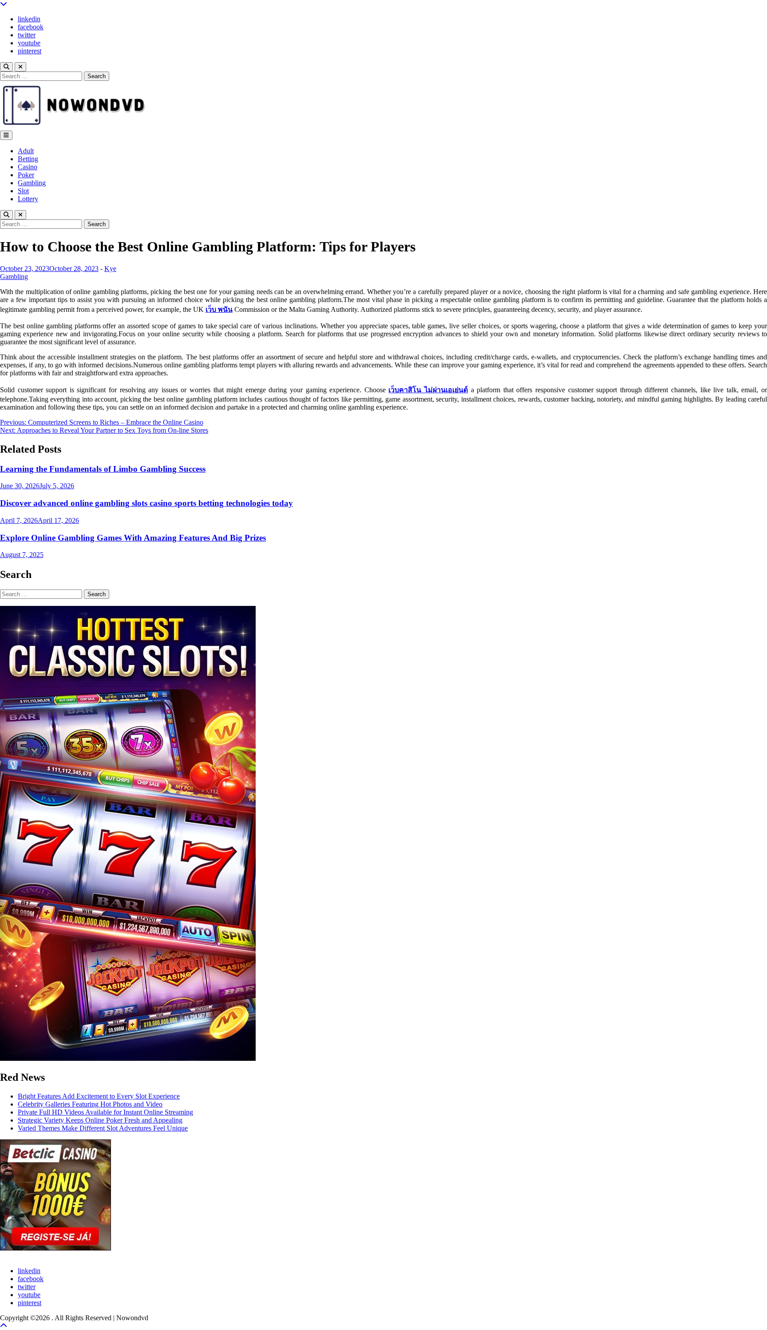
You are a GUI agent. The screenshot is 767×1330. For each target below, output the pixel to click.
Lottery (28, 199)
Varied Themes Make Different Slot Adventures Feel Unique (103, 1128)
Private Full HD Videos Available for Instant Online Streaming (105, 1112)
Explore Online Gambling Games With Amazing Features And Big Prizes (133, 537)
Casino (27, 167)
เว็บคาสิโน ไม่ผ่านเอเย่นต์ (428, 390)
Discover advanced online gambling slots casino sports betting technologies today (146, 503)
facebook (30, 27)
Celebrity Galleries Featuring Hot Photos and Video (90, 1104)
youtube (29, 43)
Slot (23, 191)
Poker (26, 175)
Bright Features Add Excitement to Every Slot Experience (99, 1096)
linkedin (29, 19)
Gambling (32, 183)
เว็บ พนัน (219, 309)
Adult (26, 151)
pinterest (29, 51)
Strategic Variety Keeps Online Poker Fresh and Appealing (100, 1120)
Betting (28, 159)
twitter (27, 35)
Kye (110, 268)
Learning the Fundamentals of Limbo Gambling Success (103, 469)
